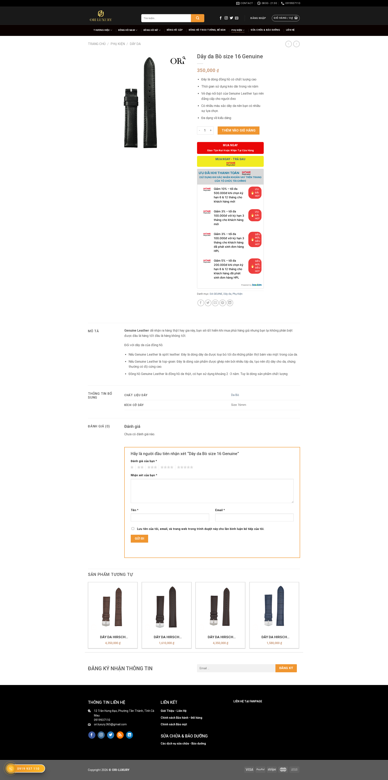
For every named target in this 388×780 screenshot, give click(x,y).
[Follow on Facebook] (220, 18)
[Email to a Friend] (215, 303)
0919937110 (102, 720)
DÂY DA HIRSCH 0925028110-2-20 (112, 637)
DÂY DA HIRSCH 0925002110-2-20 (220, 637)
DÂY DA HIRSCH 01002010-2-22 (166, 637)
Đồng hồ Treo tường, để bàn (207, 30)
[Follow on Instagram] (226, 18)
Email (220, 510)
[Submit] (197, 18)
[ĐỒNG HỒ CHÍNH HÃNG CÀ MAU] (101, 15)
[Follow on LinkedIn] (129, 735)
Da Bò (235, 395)
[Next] (299, 617)
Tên (134, 510)
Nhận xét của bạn (144, 475)
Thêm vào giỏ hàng (238, 130)
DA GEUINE (216, 293)
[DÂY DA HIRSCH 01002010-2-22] (166, 606)
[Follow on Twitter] (231, 18)
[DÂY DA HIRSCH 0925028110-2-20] (112, 606)
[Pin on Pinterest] (222, 303)
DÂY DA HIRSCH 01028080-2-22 (274, 637)
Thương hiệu (101, 30)
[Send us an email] (236, 18)
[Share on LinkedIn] (230, 303)
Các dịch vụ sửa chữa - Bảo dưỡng (183, 743)
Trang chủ (96, 44)
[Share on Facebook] (200, 303)
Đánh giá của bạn (144, 461)
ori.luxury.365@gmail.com (110, 724)
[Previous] (88, 617)
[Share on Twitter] (208, 303)
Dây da (135, 44)
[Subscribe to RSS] (120, 735)
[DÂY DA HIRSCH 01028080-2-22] (274, 606)
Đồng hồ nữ (150, 30)
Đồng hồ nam (126, 30)
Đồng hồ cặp (175, 30)
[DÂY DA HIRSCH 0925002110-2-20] (220, 606)
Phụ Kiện (236, 30)
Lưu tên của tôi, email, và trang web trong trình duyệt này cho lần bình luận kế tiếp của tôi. (200, 529)
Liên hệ (290, 30)
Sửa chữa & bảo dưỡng (265, 30)
